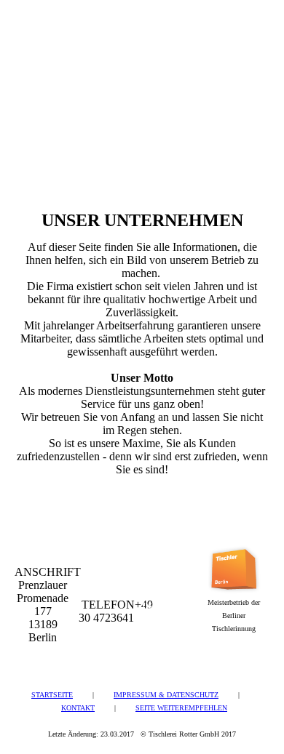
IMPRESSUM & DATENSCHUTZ (166, 695)
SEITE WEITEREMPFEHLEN (181, 708)
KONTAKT (78, 708)
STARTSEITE (52, 695)
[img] (75, 45)
